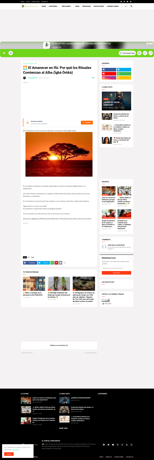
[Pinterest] (56, 263)
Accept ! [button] (9, 454)
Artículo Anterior (27, 353)
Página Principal (28, 63)
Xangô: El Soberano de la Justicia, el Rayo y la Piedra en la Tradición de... (108, 223)
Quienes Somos (113, 6)
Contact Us (44, 1)
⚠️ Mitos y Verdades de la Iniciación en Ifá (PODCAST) (33, 294)
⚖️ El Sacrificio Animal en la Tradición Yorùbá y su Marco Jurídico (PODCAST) (122, 128)
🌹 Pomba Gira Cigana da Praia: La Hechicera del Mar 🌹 (121, 140)
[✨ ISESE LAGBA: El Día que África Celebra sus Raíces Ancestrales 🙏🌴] (26, 409)
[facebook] (121, 1)
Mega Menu (66, 6)
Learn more (15, 449)
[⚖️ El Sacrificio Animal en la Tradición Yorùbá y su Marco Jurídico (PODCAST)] (107, 127)
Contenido (53, 6)
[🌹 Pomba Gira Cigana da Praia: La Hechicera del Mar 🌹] (107, 140)
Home (22, 1)
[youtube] (127, 1)
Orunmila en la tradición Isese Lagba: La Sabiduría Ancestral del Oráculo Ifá (124, 224)
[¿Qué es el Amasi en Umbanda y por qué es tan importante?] (26, 400)
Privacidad (86, 6)
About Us (109, 457)
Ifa (36, 63)
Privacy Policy (36, 1)
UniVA (28, 1)
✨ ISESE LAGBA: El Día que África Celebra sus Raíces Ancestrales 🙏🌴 (124, 200)
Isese (32, 257)
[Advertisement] (77, 27)
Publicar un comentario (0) (59, 345)
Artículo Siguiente (90, 353)
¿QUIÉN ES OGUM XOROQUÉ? (81, 398)
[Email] (60, 263)
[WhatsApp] (52, 263)
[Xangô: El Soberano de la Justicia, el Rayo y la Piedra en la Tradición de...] (26, 420)
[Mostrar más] (64, 263)
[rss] (124, 78)
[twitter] (124, 1)
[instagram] (109, 78)
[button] (126, 6)
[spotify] (130, 1)
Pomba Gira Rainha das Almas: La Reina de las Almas (121, 116)
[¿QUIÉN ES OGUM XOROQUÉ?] (64, 400)
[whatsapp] (124, 73)
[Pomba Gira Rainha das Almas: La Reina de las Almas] (107, 116)
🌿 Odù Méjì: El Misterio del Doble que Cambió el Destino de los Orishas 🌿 (59, 295)
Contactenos (99, 6)
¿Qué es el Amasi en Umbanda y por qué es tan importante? (108, 199)
